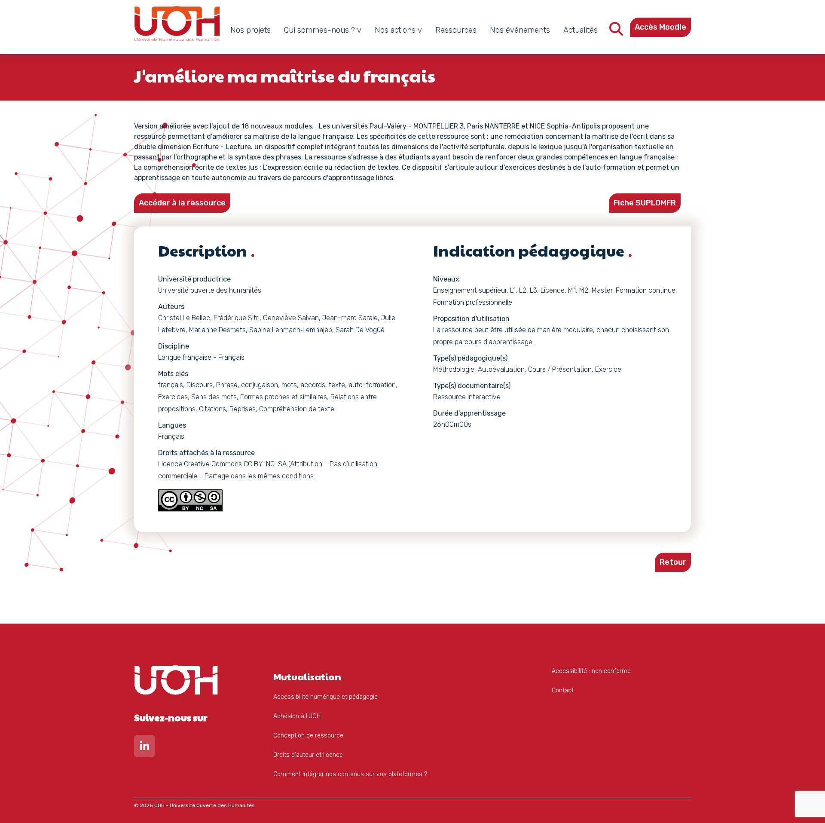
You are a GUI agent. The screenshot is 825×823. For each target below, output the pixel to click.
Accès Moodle (660, 27)
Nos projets (250, 30)
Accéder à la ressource (182, 203)
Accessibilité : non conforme (591, 671)
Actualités (580, 30)
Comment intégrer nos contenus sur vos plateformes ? (350, 774)
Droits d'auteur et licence (308, 755)
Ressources (456, 30)
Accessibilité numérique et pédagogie (325, 697)
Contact (563, 690)
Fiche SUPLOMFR (645, 203)
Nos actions (395, 30)
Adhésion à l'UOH (297, 716)
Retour (673, 562)
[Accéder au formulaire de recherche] (616, 32)
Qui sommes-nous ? (319, 30)
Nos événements (520, 30)
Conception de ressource (308, 735)
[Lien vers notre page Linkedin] (144, 748)
